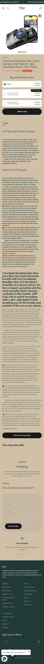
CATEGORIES (28, 594)
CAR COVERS (6, 587)
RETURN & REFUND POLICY (8, 599)
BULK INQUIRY (29, 587)
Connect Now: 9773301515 (22, 435)
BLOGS (26, 598)
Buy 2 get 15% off (13, 93)
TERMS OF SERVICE (8, 607)
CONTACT (5, 583)
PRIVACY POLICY (7, 594)
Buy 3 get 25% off (13, 103)
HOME (26, 583)
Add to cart (22, 111)
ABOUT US (27, 601)
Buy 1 (9, 84)
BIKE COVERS (6, 591)
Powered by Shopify (27, 657)
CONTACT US (28, 605)
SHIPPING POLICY (7, 603)
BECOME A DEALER (30, 591)
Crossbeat (5, 57)
